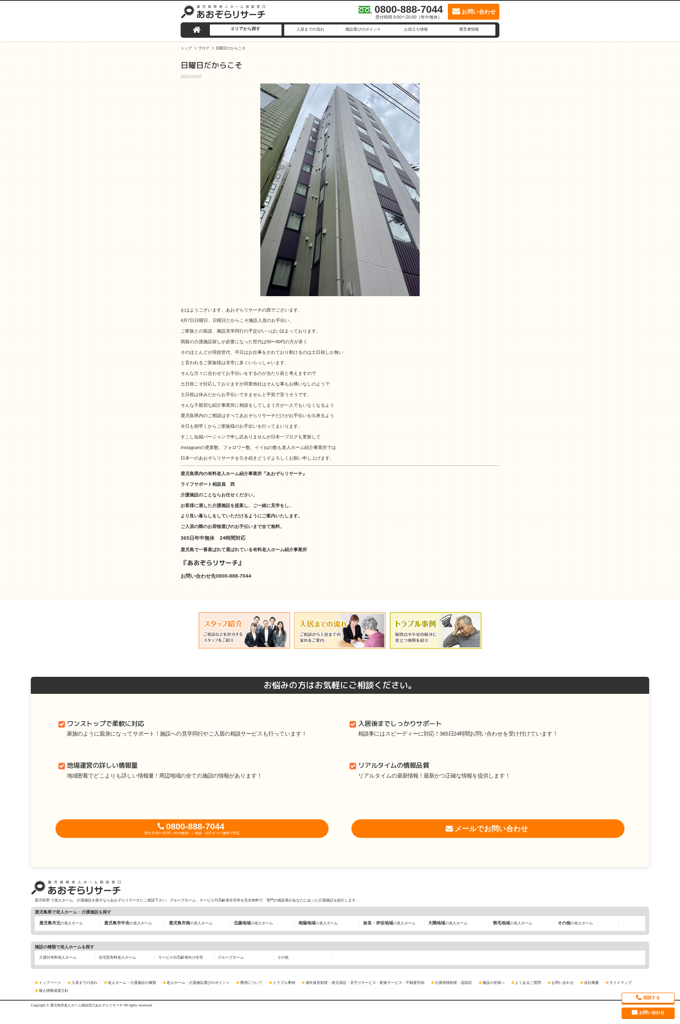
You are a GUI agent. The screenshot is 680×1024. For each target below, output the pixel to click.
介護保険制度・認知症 (453, 982)
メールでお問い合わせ (491, 829)
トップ (186, 48)
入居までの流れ (310, 29)
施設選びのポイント (363, 29)
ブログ (203, 48)
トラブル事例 (284, 982)
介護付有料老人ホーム (57, 957)
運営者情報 (469, 29)
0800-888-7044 (192, 828)
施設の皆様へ (493, 982)
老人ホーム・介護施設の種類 (132, 982)
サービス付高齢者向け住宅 (180, 957)
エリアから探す (245, 28)
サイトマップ (620, 982)
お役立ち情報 (416, 29)
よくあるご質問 (528, 982)
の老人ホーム (61, 923)
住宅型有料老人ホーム (117, 957)
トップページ (50, 982)
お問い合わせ (562, 982)
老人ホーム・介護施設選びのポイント (198, 982)
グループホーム (231, 957)
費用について (251, 982)
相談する (651, 997)
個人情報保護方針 (54, 990)
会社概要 (591, 982)
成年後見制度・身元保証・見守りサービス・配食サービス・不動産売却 (364, 982)
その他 (282, 957)
